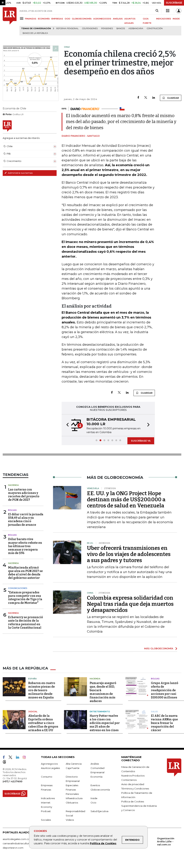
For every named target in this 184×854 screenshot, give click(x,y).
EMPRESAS (57, 18)
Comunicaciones (17, 588)
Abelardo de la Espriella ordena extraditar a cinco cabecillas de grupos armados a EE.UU (43, 723)
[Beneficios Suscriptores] (167, 11)
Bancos (120, 28)
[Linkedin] (153, 97)
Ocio (93, 802)
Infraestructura (74, 798)
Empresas (46, 785)
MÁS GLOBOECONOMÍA (158, 648)
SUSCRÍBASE (174, 2)
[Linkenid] (19, 758)
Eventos (95, 785)
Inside (94, 798)
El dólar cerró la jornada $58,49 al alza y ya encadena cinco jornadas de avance (25, 519)
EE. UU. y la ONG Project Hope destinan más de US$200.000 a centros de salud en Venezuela (126, 499)
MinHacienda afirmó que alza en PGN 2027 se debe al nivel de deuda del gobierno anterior (25, 573)
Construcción (155, 28)
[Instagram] (26, 758)
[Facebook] (138, 97)
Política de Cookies (103, 843)
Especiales (72, 785)
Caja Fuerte (72, 768)
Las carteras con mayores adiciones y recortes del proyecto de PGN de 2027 (23, 495)
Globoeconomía (100, 789)
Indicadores (48, 798)
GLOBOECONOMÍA (82, 18)
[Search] (157, 11)
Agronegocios (49, 763)
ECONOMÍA (44, 18)
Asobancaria (135, 28)
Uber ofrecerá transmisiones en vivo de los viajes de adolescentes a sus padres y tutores (129, 554)
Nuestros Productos (132, 775)
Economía (96, 776)
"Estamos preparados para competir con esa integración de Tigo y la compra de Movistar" (25, 598)
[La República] (10, 21)
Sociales (46, 819)
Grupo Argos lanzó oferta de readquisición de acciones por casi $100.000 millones (164, 690)
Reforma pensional (67, 28)
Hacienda (13, 485)
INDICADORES (163, 18)
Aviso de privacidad (132, 784)
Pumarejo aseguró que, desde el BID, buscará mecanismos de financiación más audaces (103, 692)
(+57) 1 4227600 (12, 781)
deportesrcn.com (13, 847)
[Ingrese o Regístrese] (178, 10)
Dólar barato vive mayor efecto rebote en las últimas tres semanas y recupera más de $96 (25, 546)
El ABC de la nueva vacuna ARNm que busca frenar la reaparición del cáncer (164, 723)
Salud (154, 711)
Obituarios (72, 802)
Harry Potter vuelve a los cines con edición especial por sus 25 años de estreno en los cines (105, 723)
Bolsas (12, 510)
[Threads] (6, 762)
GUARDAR (173, 98)
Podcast (46, 811)
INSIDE (176, 18)
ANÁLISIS (118, 18)
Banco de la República (35, 33)
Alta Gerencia (74, 763)
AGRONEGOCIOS (102, 18)
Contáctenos (129, 779)
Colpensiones (90, 28)
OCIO (67, 18)
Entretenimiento (100, 711)
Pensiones (107, 28)
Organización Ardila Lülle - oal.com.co (165, 841)
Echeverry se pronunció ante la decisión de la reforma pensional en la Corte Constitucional (25, 622)
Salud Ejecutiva (99, 811)
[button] (66, 425)
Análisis (95, 763)
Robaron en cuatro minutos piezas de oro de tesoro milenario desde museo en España (41, 690)
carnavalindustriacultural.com (20, 843)
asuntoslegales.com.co (16, 839)
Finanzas (46, 789)
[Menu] (22, 18)
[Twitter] (145, 97)
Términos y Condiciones (135, 788)
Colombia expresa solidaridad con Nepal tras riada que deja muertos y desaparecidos (130, 604)
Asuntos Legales (50, 768)
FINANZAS (30, 18)
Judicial (32, 711)
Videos (70, 819)
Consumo (46, 776)
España (32, 678)
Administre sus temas (20, 172)
